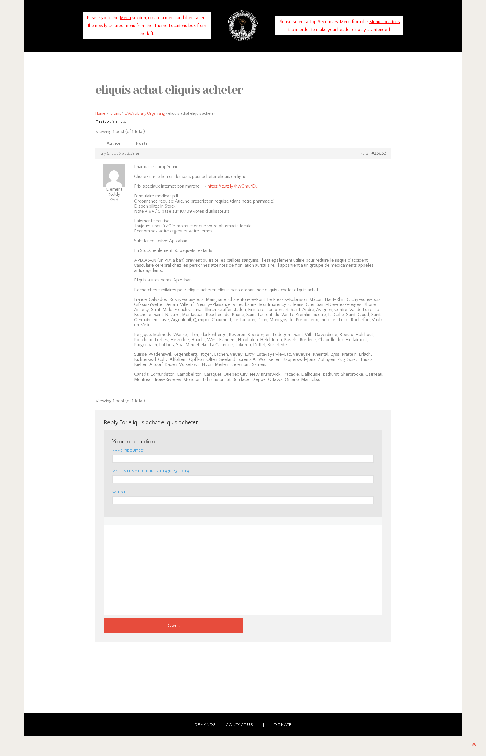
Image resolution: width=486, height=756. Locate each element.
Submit (173, 625)
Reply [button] (364, 153)
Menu (125, 17)
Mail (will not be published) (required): (151, 471)
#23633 (378, 153)
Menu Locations (384, 21)
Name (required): (128, 450)
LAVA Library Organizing (145, 113)
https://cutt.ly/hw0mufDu (233, 186)
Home (100, 113)
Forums (115, 113)
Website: (120, 492)
